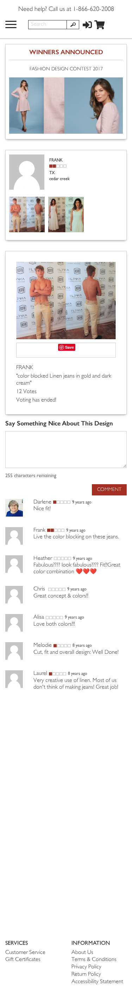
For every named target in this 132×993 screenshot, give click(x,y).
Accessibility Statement (97, 982)
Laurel (40, 673)
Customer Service (25, 952)
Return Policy (86, 974)
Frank (39, 530)
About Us (82, 952)
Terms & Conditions (94, 959)
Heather (42, 558)
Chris (39, 589)
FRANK (24, 368)
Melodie (42, 645)
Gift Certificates (22, 959)
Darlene (42, 502)
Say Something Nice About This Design (59, 423)
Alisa (38, 617)
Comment (109, 489)
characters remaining (30, 476)
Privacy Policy (86, 967)
